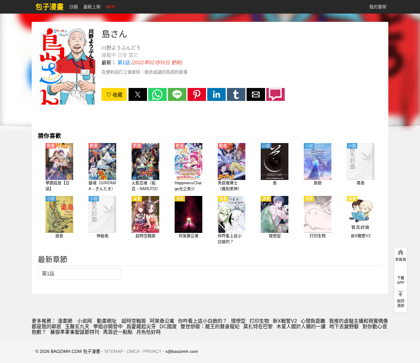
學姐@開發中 (108, 326)
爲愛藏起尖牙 (141, 326)
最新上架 (92, 6)
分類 (73, 6)
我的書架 (377, 6)
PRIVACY (152, 351)
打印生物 (259, 321)
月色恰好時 (148, 332)
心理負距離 (313, 321)
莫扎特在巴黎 (258, 326)
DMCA (133, 351)
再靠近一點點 (118, 332)
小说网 (84, 321)
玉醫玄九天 (77, 326)
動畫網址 (107, 321)
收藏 (116, 95)
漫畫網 (64, 321)
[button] (138, 94)
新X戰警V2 (285, 321)
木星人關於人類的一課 (301, 326)
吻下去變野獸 (344, 326)
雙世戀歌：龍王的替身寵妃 (210, 326)
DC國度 (168, 326)
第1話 (123, 62)
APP (110, 6)
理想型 (238, 321)
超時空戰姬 (133, 321)
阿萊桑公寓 (162, 321)
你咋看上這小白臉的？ (202, 321)
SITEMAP (113, 351)
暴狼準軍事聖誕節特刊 (74, 332)
